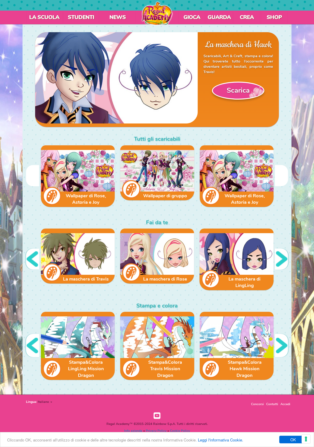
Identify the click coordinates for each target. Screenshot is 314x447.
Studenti (81, 17)
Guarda (219, 17)
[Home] (157, 13)
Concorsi (257, 404)
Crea (247, 17)
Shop (274, 17)
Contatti (272, 404)
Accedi (285, 404)
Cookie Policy (180, 431)
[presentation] (32, 175)
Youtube (157, 415)
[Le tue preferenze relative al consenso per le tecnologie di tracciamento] (306, 439)
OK (293, 439)
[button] (45, 402)
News (117, 17)
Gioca (191, 17)
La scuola (44, 17)
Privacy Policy (156, 431)
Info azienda (133, 431)
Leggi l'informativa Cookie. (220, 440)
